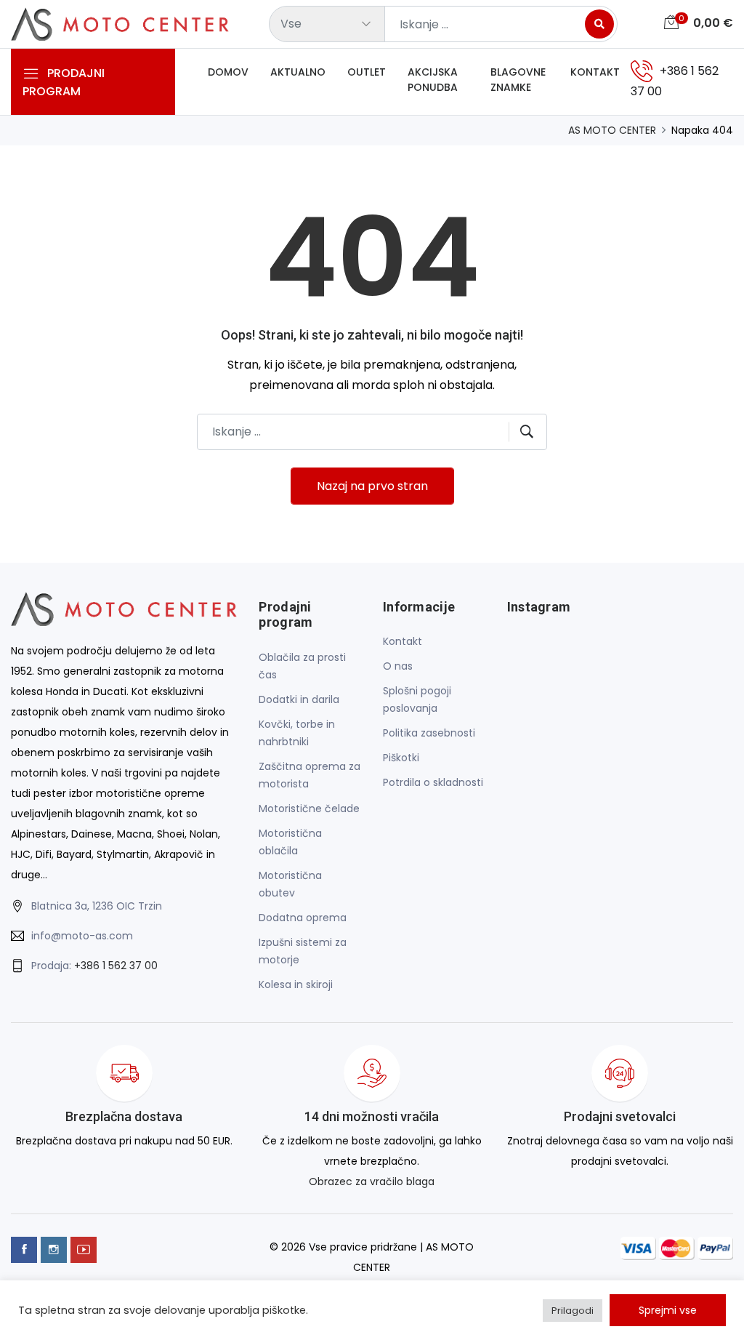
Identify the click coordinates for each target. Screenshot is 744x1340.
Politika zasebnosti (429, 733)
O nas (398, 666)
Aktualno (298, 72)
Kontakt (595, 72)
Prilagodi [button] (572, 1310)
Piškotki (401, 757)
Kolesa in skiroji (296, 984)
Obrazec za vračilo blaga (371, 1181)
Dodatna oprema (303, 917)
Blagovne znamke (518, 80)
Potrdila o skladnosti (433, 782)
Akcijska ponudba (433, 80)
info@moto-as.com (82, 935)
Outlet (366, 72)
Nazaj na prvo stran (372, 486)
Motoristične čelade (309, 808)
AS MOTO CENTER (612, 130)
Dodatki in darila (299, 699)
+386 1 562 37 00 (116, 965)
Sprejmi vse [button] (668, 1310)
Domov (228, 72)
